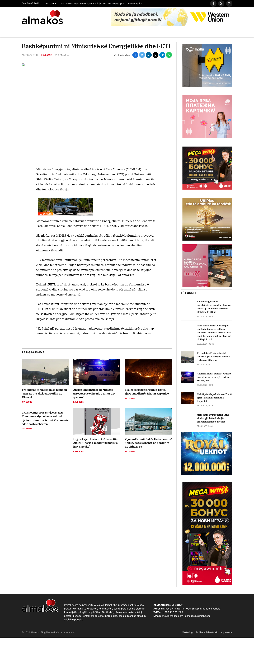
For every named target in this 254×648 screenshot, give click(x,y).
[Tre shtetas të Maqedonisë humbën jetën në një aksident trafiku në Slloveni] (45, 372)
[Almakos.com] (42, 17)
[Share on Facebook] (135, 55)
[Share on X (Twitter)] (142, 55)
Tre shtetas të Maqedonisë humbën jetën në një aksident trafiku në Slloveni (44, 393)
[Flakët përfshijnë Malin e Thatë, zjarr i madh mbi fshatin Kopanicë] (148, 372)
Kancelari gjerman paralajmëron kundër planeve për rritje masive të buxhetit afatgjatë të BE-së (214, 306)
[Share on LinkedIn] (149, 55)
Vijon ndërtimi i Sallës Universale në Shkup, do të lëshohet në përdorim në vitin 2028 (148, 442)
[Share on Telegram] (162, 55)
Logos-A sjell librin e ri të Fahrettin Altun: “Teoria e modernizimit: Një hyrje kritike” (95, 442)
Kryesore (46, 55)
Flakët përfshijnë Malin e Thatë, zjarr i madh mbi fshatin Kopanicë (147, 391)
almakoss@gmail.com (197, 615)
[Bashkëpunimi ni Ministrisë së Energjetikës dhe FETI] (97, 112)
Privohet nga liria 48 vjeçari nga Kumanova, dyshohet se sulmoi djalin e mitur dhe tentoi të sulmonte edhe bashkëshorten (45, 418)
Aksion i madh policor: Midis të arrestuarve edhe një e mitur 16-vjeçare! (94, 393)
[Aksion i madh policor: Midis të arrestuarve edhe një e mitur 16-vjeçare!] (96, 372)
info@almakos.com (172, 615)
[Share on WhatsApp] (169, 55)
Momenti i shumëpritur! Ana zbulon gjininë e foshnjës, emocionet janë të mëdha (213, 418)
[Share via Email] (155, 55)
